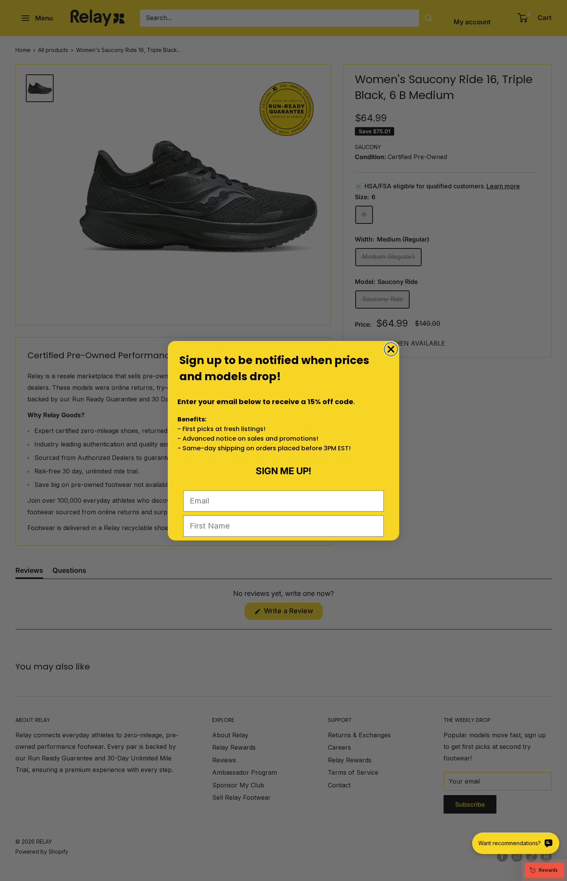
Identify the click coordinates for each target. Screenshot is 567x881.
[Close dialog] (391, 349)
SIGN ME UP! (283, 471)
